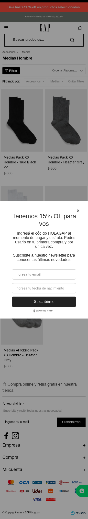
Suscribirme (44, 301)
